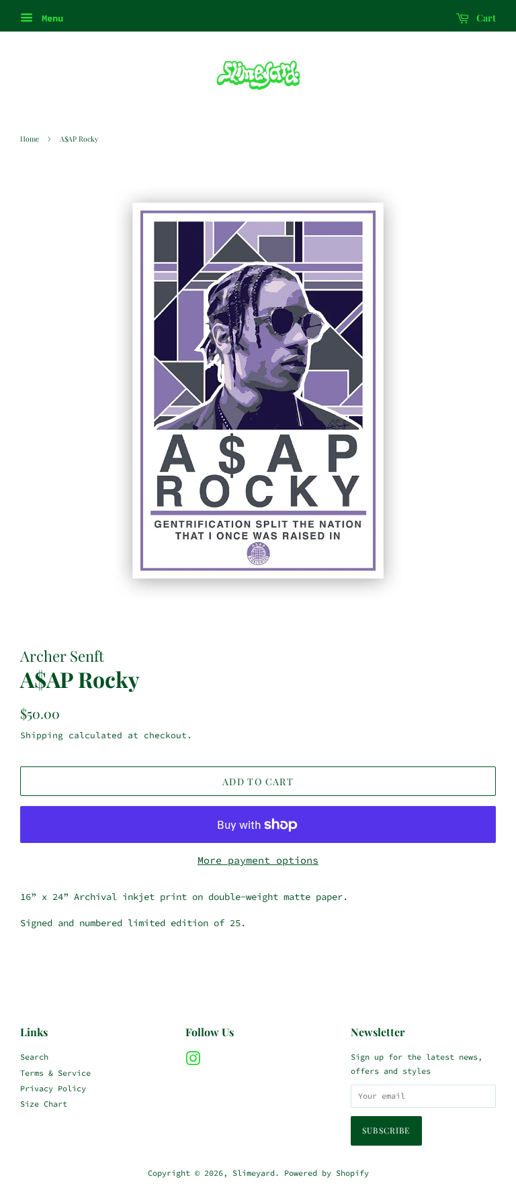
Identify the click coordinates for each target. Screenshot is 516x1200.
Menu (49, 18)
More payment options (258, 860)
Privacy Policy (53, 1088)
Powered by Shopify (326, 1173)
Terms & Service (55, 1073)
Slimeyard (253, 1173)
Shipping (41, 735)
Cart (485, 17)
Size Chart (43, 1104)
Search (34, 1057)
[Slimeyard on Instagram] (192, 1061)
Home (29, 139)
